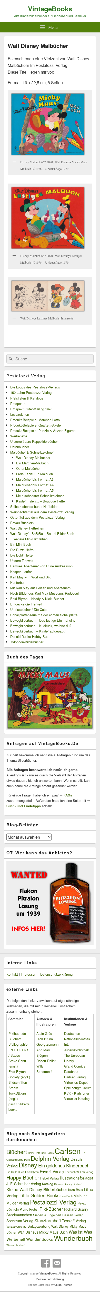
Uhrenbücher (19, 446)
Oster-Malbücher (28, 468)
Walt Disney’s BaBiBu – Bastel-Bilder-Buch (42, 533)
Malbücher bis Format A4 (35, 484)
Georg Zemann (47, 1044)
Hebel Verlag (49, 1178)
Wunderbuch (73, 1238)
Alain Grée (44, 1033)
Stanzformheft (47, 1220)
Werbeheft (15, 1239)
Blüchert (16, 1152)
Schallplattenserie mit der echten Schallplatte (43, 614)
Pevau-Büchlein (22, 522)
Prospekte (17, 403)
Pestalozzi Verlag (25, 376)
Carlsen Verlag (75, 1076)
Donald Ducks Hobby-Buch (30, 636)
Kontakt (12, 974)
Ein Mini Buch (20, 544)
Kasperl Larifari (21, 571)
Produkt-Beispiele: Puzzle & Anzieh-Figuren (42, 430)
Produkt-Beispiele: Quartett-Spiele (35, 425)
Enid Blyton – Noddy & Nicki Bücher (37, 598)
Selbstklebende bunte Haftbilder (33, 506)
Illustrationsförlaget (76, 1178)
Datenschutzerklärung (56, 974)
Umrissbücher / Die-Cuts (28, 609)
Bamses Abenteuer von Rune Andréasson (41, 565)
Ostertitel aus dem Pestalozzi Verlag (37, 517)
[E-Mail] (57, 1263)
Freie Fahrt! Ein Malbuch (34, 473)
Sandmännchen (19, 1214)
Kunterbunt (18, 582)
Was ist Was (80, 1232)
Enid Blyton (32, 1172)
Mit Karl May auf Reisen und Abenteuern (40, 587)
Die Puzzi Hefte (22, 549)
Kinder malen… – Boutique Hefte (40, 501)
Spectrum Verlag (19, 1220)
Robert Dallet (46, 1060)
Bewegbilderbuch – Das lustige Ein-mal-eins (42, 620)
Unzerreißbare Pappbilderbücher (34, 441)
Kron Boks (75, 1189)
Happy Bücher (22, 1177)
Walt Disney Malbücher (33, 457)
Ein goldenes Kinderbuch (63, 1165)
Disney (28, 1164)
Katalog (47, 1184)
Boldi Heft (34, 1153)
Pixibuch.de (17, 1033)
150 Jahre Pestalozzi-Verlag (31, 392)
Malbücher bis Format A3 (35, 479)
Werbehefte (18, 435)
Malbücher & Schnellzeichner (32, 452)
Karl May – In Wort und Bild (30, 577)
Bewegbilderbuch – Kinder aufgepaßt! (38, 631)
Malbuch (80, 1195)
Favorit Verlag (52, 1171)
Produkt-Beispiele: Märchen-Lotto (35, 419)
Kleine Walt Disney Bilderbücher (36, 1189)
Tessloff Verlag (74, 1220)
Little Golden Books (39, 1195)
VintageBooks (50, 8)
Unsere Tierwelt (21, 560)
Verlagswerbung (38, 1226)
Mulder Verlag (17, 1203)
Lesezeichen (19, 414)
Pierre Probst (29, 1209)
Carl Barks (47, 1153)
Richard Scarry (76, 1209)
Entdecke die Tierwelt (26, 604)
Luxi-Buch (67, 1196)
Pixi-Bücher (51, 1209)
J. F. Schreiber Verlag (23, 1183)
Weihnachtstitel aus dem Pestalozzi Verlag (42, 511)
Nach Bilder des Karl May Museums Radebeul (44, 593)
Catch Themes (63, 1285)
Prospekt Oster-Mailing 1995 (31, 408)
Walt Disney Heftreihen (27, 528)
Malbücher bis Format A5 (35, 490)
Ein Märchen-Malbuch (32, 463)
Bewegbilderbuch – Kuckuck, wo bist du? (40, 625)
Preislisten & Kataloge (26, 398)
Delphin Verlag (50, 1158)
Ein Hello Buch (15, 1172)
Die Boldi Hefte (21, 555)
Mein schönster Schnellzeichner (40, 495)
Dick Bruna (44, 1038)
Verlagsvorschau (16, 1226)
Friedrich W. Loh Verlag (79, 1172)
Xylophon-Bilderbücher (26, 641)
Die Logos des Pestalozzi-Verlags (35, 387)
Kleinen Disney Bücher (68, 1184)
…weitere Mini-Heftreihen (28, 538)
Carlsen (68, 1150)
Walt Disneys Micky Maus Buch (42, 1232)
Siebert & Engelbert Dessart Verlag (58, 1215)
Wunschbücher (15, 1245)
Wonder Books (39, 1239)
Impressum (29, 974)
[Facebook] (45, 1263)
